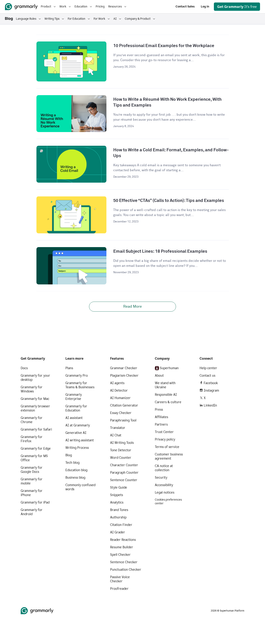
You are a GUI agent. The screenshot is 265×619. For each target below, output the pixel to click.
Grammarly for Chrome (31, 420)
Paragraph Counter (124, 473)
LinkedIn (210, 405)
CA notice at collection (164, 468)
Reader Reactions (123, 540)
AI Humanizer (120, 398)
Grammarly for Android (31, 512)
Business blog (75, 477)
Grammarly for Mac (35, 399)
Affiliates (161, 417)
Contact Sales (185, 6)
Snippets (116, 495)
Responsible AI (166, 395)
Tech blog (72, 463)
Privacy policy (165, 439)
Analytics (116, 502)
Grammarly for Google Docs (31, 470)
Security (161, 477)
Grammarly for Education (76, 408)
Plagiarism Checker (124, 375)
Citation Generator (124, 405)
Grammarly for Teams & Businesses (79, 385)
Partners (161, 424)
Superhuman (169, 368)
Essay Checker (120, 413)
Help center (208, 368)
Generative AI (75, 433)
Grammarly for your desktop (35, 378)
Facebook (211, 383)
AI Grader (117, 532)
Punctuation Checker (125, 570)
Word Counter (120, 458)
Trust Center (164, 432)
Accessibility (164, 485)
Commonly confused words (80, 487)
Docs (24, 368)
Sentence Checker (123, 562)
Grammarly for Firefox (31, 439)
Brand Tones (119, 510)
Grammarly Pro (76, 375)
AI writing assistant (79, 440)
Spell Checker (120, 555)
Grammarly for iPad (35, 502)
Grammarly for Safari (36, 429)
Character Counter (124, 465)
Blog (68, 455)
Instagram (211, 390)
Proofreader (119, 589)
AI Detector (119, 390)
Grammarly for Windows (31, 389)
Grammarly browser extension (35, 408)
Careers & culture (168, 402)
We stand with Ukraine (165, 385)
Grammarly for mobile (31, 481)
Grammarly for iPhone (31, 493)
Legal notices (164, 492)
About (159, 375)
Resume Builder (121, 547)
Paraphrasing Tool (123, 420)
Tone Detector (120, 450)
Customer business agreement (169, 456)
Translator (117, 428)
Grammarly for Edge (36, 448)
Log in (205, 6)
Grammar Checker (123, 368)
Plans (69, 368)
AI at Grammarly (77, 425)
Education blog (76, 470)
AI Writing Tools (122, 443)
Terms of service (167, 447)
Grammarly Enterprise (73, 397)
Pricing (100, 6)
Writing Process (77, 448)
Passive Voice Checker (120, 579)
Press (159, 409)
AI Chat (115, 435)
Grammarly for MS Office (34, 458)
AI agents (117, 383)
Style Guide (118, 487)
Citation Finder (121, 525)
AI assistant (74, 418)
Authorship (118, 517)
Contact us (207, 375)
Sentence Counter (123, 480)
